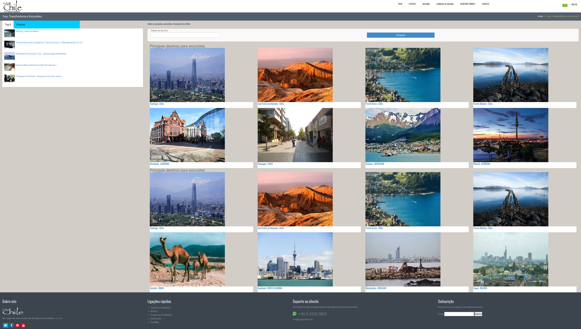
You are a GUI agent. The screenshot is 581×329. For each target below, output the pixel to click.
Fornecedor (156, 318)
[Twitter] (5, 325)
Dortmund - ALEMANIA (159, 163)
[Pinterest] (17, 325)
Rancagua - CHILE (265, 163)
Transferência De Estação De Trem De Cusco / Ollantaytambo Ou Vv (49, 42)
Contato (485, 3)
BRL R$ (574, 4)
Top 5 (8, 24)
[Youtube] (23, 325)
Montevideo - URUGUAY (376, 288)
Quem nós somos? (467, 3)
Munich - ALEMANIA (482, 163)
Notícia (154, 311)
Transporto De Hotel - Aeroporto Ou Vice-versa (38, 76)
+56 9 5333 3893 (313, 314)
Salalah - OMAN (157, 288)
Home (540, 16)
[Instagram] (29, 325)
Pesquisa (400, 35)
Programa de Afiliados (161, 315)
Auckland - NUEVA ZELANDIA (270, 288)
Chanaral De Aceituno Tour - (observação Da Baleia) (41, 54)
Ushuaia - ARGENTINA (375, 163)
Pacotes (412, 3)
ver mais (58, 318)
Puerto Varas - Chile (374, 103)
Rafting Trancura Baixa (27, 31)
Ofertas (20, 24)
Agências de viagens (445, 3)
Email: (441, 314)
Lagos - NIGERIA (480, 288)
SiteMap (155, 322)
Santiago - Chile (157, 103)
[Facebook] (11, 325)
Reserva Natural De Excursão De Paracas (35, 65)
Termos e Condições (161, 307)
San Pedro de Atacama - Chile (271, 103)
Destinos (426, 3)
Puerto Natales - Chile (483, 103)
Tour (400, 3)
